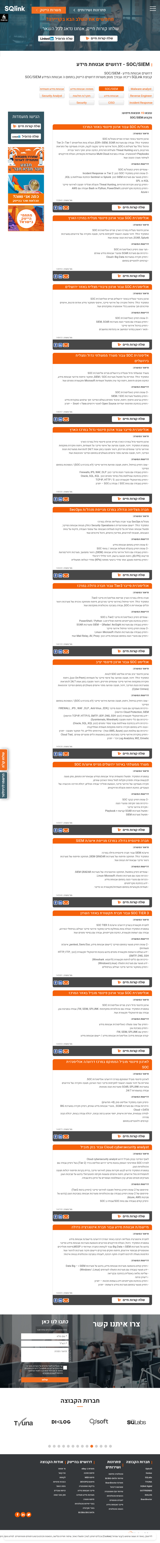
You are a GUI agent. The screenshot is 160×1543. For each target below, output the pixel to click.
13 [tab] (54, 1446)
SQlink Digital (146, 1486)
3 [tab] (101, 1446)
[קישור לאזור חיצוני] (56, 208)
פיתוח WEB (89, 1477)
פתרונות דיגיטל (116, 1487)
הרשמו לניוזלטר (3, 785)
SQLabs (148, 1477)
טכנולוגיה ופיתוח (116, 1473)
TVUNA (148, 1481)
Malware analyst (141, 89)
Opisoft (148, 1468)
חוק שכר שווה (60, 1494)
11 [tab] (63, 1446)
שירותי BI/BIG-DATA (114, 1478)
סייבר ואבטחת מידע (114, 1504)
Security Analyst (52, 96)
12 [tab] (59, 1446)
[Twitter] (28, 1514)
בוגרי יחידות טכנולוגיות (84, 1503)
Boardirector (146, 1499)
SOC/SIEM (111, 89)
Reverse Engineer (141, 96)
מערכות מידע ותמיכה (85, 1494)
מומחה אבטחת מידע (81, 89)
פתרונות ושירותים (92, 10)
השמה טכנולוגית (116, 1509)
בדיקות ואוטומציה (86, 1486)
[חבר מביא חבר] (26, 160)
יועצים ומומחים (116, 1500)
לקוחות (63, 1477)
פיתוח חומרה (88, 1499)
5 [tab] (91, 1446)
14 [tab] (49, 1446)
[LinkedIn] (23, 1514)
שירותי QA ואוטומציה (114, 1491)
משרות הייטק (50, 10)
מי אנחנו (62, 1468)
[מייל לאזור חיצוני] (66, 208)
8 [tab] (77, 1446)
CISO (111, 103)
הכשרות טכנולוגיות (115, 1495)
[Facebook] (17, 1514)
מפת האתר (61, 1486)
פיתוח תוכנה (89, 1473)
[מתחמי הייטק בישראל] (26, 218)
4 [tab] (96, 1446)
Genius (149, 1473)
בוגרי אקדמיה (88, 1508)
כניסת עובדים (60, 1490)
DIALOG (148, 1494)
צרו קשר (62, 1473)
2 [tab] (105, 1446)
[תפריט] (152, 8)
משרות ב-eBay (88, 1468)
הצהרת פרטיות (59, 1481)
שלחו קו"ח (3, 760)
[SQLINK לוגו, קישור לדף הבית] (15, 8)
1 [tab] (110, 1446)
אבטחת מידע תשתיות (52, 89)
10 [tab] (68, 1446)
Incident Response (141, 103)
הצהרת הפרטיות (49, 1373)
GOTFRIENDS (146, 1490)
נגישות (4, 20)
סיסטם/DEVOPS (87, 1481)
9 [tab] (73, 1446)
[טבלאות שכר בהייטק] (26, 189)
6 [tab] (87, 1446)
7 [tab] (82, 1446)
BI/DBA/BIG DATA (86, 1512)
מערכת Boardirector (114, 1482)
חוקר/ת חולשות (81, 96)
